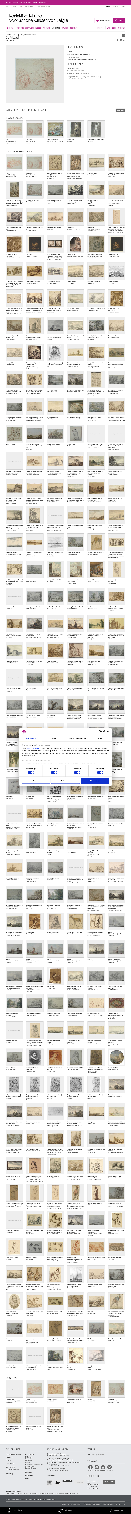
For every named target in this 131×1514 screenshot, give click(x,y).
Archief (27, 1462)
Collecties (56, 28)
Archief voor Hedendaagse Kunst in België (34, 1465)
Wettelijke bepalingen (108, 1504)
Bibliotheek (28, 1457)
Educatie (100, 28)
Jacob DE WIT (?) (77, 69)
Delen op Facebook (117, 40)
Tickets (120, 21)
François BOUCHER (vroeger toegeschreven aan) (84, 77)
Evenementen (28, 6)
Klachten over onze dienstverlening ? (72, 1504)
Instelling (73, 28)
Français (115, 6)
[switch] (54, 772)
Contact (14, 6)
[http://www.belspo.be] (50, 1482)
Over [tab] (100, 738)
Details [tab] (53, 738)
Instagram (103, 1470)
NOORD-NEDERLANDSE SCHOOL (79, 73)
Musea (65, 28)
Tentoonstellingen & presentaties (28, 28)
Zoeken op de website (35, 7)
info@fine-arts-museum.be (69, 1493)
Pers (20, 6)
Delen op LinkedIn (120, 40)
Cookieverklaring (120, 1504)
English (123, 6)
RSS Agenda (92, 1481)
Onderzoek (111, 28)
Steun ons (29, 1475)
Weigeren (36, 781)
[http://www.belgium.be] (58, 1482)
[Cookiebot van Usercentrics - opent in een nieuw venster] (100, 731)
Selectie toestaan (65, 781)
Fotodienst (28, 1461)
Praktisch (9, 28)
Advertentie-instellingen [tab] (77, 738)
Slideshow (120, 110)
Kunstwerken (123, 35)
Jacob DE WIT (11, 1378)
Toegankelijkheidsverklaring (92, 1504)
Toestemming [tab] (31, 738)
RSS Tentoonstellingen (93, 1483)
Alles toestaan (95, 781)
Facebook (90, 1470)
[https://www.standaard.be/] (79, 1482)
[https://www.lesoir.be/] (68, 1480)
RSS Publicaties (93, 1488)
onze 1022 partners (34, 748)
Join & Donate (105, 21)
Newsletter (110, 1482)
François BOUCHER (14, 118)
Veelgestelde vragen (13, 1454)
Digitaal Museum (30, 1468)
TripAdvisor (109, 1470)
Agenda (46, 28)
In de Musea (10, 1463)
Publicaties (28, 1459)
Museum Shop (10, 1468)
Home (7, 6)
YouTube (96, 1470)
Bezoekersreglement (12, 1469)
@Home (121, 28)
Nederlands (107, 6)
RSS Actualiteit (92, 1486)
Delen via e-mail (123, 40)
